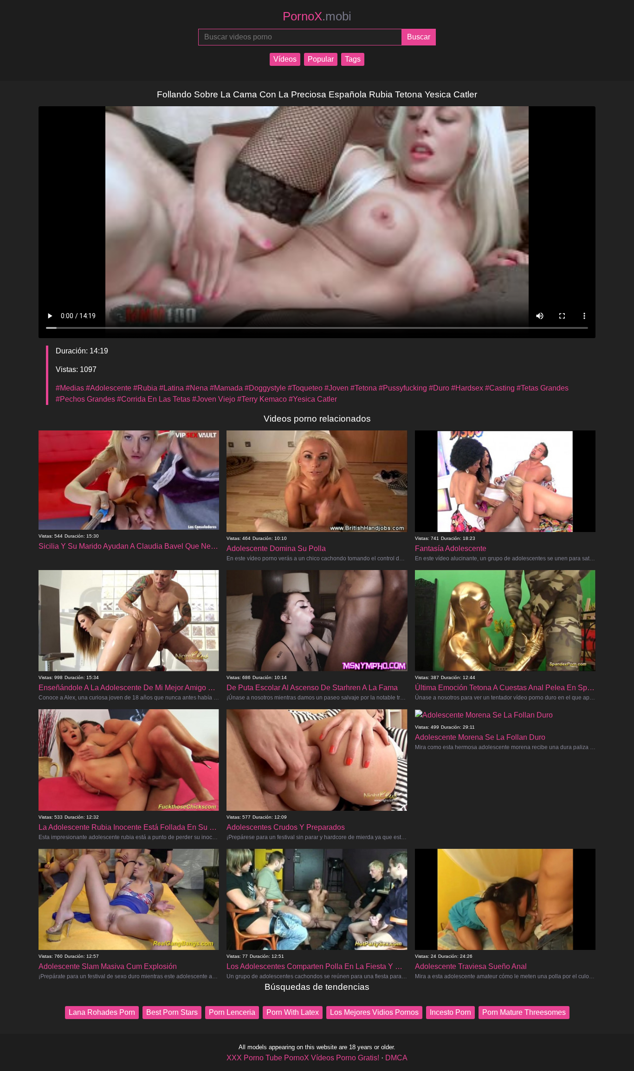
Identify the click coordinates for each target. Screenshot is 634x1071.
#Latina (171, 388)
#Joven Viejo (213, 399)
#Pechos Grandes (85, 399)
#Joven (336, 388)
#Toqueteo (305, 388)
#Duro (439, 388)
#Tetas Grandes (543, 388)
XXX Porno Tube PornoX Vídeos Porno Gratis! (302, 1058)
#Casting (500, 388)
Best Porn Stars (172, 1012)
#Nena (197, 388)
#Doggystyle (265, 388)
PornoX (317, 16)
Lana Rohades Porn (102, 1012)
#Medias (70, 388)
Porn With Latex (292, 1012)
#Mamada (226, 388)
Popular (321, 59)
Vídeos (285, 59)
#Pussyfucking (403, 388)
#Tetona (363, 388)
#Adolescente (108, 388)
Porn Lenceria (232, 1012)
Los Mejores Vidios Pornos (374, 1012)
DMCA (396, 1058)
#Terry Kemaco (262, 399)
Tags (353, 59)
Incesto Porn (450, 1012)
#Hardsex (467, 388)
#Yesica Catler (313, 399)
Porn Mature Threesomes (524, 1012)
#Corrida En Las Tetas (153, 399)
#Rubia (145, 388)
